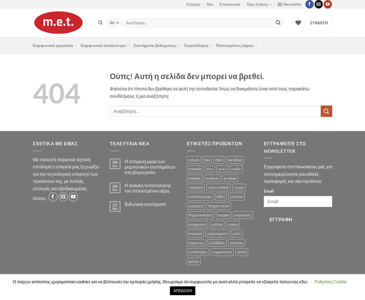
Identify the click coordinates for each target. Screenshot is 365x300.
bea (207, 160)
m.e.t (222, 169)
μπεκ (237, 233)
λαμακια (195, 233)
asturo (193, 160)
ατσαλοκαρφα (200, 196)
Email (269, 191)
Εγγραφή (281, 219)
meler (236, 169)
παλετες (236, 243)
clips (218, 160)
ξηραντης (196, 243)
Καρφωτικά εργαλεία (53, 45)
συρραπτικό (222, 252)
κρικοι (233, 224)
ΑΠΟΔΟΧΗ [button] (182, 290)
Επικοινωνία (230, 4)
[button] (290, 4)
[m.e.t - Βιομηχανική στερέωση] (61, 23)
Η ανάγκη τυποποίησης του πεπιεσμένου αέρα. (148, 188)
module (194, 178)
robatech (195, 187)
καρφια (224, 215)
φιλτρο (193, 261)
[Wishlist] (298, 22)
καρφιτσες (243, 215)
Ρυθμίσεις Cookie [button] (331, 281)
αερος (239, 187)
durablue (235, 160)
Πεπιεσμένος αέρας (235, 45)
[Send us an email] (319, 4)
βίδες (221, 196)
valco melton (218, 187)
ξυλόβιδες (217, 243)
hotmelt (194, 169)
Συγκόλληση (196, 45)
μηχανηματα (217, 233)
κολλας (217, 224)
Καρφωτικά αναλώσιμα (103, 45)
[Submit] (278, 23)
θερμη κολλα (218, 206)
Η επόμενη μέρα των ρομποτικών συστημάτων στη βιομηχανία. (150, 167)
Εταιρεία (193, 4)
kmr (209, 169)
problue (230, 178)
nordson (212, 178)
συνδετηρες (197, 252)
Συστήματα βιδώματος (154, 45)
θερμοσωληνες (200, 215)
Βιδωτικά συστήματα (145, 204)
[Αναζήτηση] (100, 22)
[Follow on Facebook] (309, 4)
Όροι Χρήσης (257, 4)
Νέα (210, 4)
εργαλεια (195, 206)
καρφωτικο (197, 224)
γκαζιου (236, 196)
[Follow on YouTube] (328, 4)
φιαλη (241, 252)
